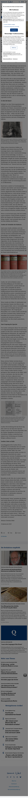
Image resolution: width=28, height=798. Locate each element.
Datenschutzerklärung (15, 41)
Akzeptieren (14, 30)
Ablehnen (14, 47)
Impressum (15, 58)
